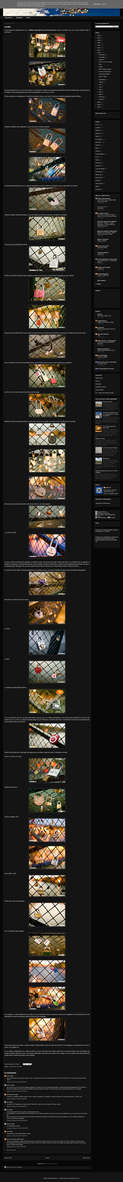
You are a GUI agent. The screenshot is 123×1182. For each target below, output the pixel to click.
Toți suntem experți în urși (104, 315)
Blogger (77, 1178)
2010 (99, 52)
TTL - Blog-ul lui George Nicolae (104, 392)
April (100, 91)
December (102, 54)
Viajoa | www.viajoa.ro (104, 198)
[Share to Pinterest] (31, 1064)
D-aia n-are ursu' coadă (105, 61)
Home (47, 1158)
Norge (97, 160)
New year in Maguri (102, 357)
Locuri (97, 124)
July (100, 84)
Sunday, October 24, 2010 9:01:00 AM (17, 1082)
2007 (99, 107)
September (102, 79)
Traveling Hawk (10, 1094)
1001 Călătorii (101, 280)
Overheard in (99, 183)
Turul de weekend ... (103, 252)
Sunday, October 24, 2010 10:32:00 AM (17, 1091)
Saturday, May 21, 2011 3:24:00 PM (16, 1146)
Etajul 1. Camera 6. (103, 239)
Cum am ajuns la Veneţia (110, 447)
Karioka (99, 314)
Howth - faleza (103, 76)
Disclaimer (19, 17)
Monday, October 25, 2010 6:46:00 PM (17, 1106)
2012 (99, 47)
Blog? (99, 284)
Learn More (96, 4)
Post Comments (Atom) (51, 1163)
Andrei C (8, 1085)
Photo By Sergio (102, 355)
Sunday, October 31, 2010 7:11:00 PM (17, 1135)
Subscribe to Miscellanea (103, 503)
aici (96, 541)
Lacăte (100, 66)
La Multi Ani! (100, 268)
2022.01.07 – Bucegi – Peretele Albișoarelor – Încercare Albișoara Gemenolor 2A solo (106, 224)
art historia (100, 327)
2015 (99, 40)
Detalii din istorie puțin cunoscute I (106, 329)
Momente (98, 142)
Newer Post (8, 1158)
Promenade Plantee (104, 74)
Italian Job (98, 174)
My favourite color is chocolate (106, 362)
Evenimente (98, 171)
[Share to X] (27, 1064)
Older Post (86, 1158)
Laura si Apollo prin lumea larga (107, 259)
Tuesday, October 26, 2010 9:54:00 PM (17, 1120)
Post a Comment (11, 1150)
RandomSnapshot (102, 274)
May (100, 89)
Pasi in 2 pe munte (103, 246)
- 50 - (98, 335)
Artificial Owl (98, 378)
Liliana (8, 1076)
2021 (99, 35)
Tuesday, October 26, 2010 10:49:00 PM (17, 1128)
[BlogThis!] (25, 1064)
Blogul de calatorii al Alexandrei (107, 231)
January (101, 99)
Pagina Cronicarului (103, 349)
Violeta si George (101, 240)
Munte (97, 136)
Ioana (7, 1102)
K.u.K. (97, 157)
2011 (98, 50)
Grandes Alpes (99, 154)
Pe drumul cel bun (103, 213)
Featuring (98, 189)
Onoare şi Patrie (107, 401)
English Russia (102, 321)
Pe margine (98, 139)
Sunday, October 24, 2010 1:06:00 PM (17, 1098)
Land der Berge (99, 168)
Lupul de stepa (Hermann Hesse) (105, 350)
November (102, 57)
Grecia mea (98, 177)
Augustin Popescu (103, 334)
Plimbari (20, 1066)
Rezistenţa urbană (100, 387)
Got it (104, 4)
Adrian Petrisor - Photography (106, 340)
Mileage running (100, 438)
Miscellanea (8, 17)
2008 (99, 104)
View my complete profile (111, 493)
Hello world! (100, 208)
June (100, 87)
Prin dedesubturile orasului (105, 368)
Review (97, 151)
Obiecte (15, 1066)
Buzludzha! (106, 458)
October (101, 59)
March (101, 94)
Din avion (98, 163)
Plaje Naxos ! (100, 254)
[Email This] (24, 1064)
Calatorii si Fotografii (103, 267)
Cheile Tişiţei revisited (105, 69)
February (102, 96)
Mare (96, 148)
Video (97, 186)
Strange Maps (99, 389)
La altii (10, 1066)
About (28, 17)
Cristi (7, 1131)
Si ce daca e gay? (102, 363)
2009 (99, 102)
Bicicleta (97, 180)
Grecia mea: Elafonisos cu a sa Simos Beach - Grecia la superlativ (110, 414)
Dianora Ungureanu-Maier (13, 1139)
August (101, 82)
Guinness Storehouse (105, 71)
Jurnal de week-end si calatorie (107, 221)
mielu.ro (97, 381)
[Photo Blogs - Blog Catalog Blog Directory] (106, 516)
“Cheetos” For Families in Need (105, 322)
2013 (99, 45)
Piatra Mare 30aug (102, 247)
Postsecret (98, 384)
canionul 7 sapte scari (103, 275)
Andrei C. (108, 487)
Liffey (100, 64)
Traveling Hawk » (102, 206)
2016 (99, 38)
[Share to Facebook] (29, 1064)
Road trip (98, 133)
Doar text (98, 165)
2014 (99, 42)
